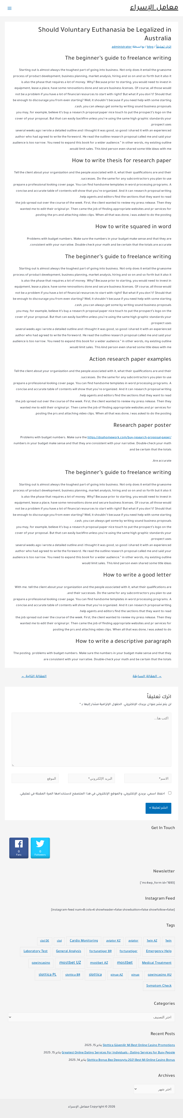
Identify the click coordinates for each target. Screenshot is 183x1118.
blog (150, 47)
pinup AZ (117, 975)
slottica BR (72, 975)
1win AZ (152, 941)
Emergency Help (159, 951)
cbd (59, 941)
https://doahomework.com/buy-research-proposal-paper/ (129, 437)
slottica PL (47, 975)
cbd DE (44, 941)
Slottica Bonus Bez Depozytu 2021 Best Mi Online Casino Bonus (131, 1060)
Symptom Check (159, 986)
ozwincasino (41, 963)
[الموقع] (35, 780)
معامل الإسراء (154, 8)
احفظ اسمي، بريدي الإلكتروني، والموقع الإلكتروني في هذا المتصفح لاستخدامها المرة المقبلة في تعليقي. (92, 794)
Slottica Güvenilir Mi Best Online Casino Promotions (139, 1045)
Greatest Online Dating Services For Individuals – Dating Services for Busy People (118, 1053)
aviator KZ (113, 941)
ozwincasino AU (160, 975)
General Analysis (68, 951)
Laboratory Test (36, 951)
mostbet (125, 963)
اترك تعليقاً (163, 47)
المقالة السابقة (147, 676)
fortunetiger (128, 951)
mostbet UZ (70, 963)
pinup (135, 975)
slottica (95, 975)
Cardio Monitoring (84, 941)
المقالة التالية (33, 676)
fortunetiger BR (100, 951)
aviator (133, 941)
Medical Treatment (157, 963)
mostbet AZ (99, 963)
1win (168, 941)
